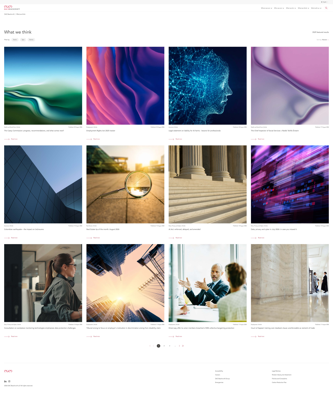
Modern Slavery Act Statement (281, 375)
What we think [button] (302, 8)
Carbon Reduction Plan (279, 382)
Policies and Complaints (279, 379)
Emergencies (219, 382)
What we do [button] (290, 8)
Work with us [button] (315, 8)
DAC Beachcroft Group (222, 379)
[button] (326, 8)
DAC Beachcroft (9, 14)
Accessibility (219, 371)
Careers (217, 375)
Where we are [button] (265, 8)
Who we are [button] (278, 8)
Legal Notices (276, 371)
